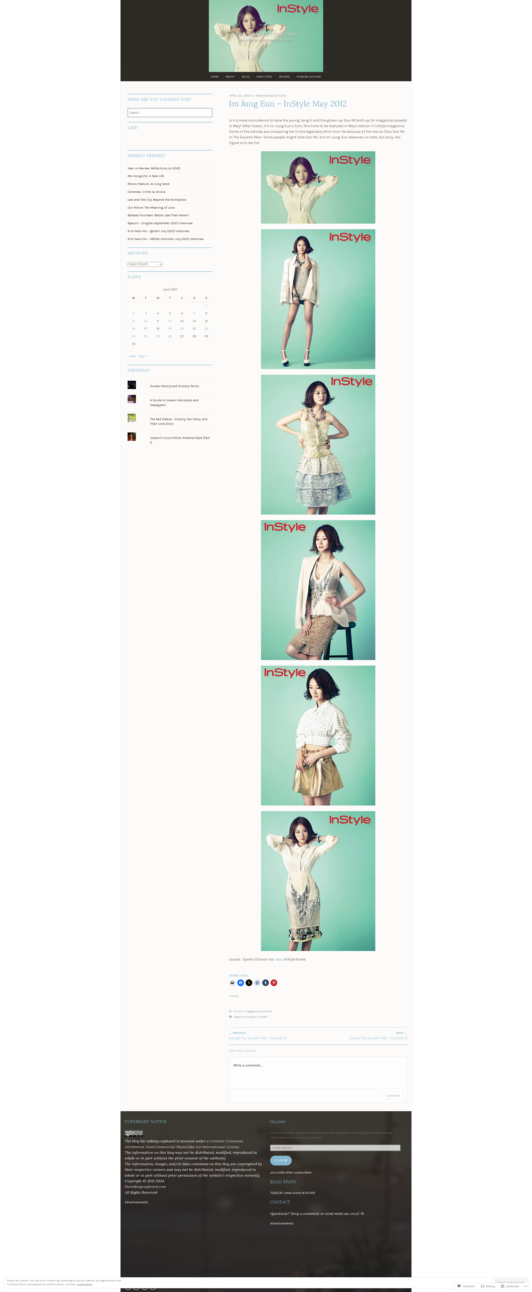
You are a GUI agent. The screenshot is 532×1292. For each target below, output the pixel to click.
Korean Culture (309, 76)
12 (170, 321)
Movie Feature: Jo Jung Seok (149, 184)
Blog (246, 76)
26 (170, 336)
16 (133, 328)
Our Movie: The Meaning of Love (151, 207)
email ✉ (356, 1213)
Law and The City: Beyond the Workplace (157, 200)
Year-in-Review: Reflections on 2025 (154, 168)
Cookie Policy (84, 1284)
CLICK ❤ (281, 1160)
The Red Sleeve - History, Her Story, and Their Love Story (178, 421)
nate (278, 959)
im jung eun (249, 1017)
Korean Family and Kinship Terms (174, 386)
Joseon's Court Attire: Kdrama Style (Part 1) (180, 440)
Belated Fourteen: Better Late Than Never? (158, 215)
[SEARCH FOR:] (170, 112)
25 (158, 336)
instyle (263, 1017)
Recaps (284, 76)
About (230, 76)
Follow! (278, 1122)
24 (146, 336)
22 (206, 328)
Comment (392, 1095)
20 (182, 328)
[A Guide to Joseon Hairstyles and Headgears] (170, 394)
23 (133, 336)
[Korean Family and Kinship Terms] (170, 380)
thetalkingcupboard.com (145, 1186)
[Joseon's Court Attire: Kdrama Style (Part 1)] (170, 432)
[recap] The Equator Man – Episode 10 (378, 1036)
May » (143, 356)
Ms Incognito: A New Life (146, 176)
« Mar (132, 356)
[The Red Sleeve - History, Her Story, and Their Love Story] (170, 413)
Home (215, 76)
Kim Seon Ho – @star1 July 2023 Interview (158, 231)
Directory (264, 76)
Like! (133, 127)
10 (145, 321)
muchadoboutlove (271, 95)
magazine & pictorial (258, 1011)
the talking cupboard (266, 34)
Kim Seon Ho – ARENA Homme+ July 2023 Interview (166, 239)
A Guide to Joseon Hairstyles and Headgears (174, 402)
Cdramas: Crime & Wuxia (146, 192)
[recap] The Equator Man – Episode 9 (257, 1036)
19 (170, 328)
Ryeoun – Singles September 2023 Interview (160, 223)
